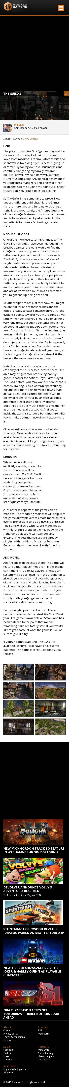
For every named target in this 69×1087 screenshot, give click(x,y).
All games (8, 1072)
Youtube (7, 1059)
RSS (40, 1030)
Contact (7, 1030)
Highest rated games (14, 1069)
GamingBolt (44, 1059)
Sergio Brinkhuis (31, 138)
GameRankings (46, 1053)
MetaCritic (43, 1049)
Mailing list (43, 1033)
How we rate (10, 1040)
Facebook (8, 1049)
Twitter (7, 1053)
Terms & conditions (14, 1036)
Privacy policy (10, 1033)
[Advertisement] (34, 53)
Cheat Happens (46, 1056)
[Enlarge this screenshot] (18, 672)
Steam (6, 1056)
